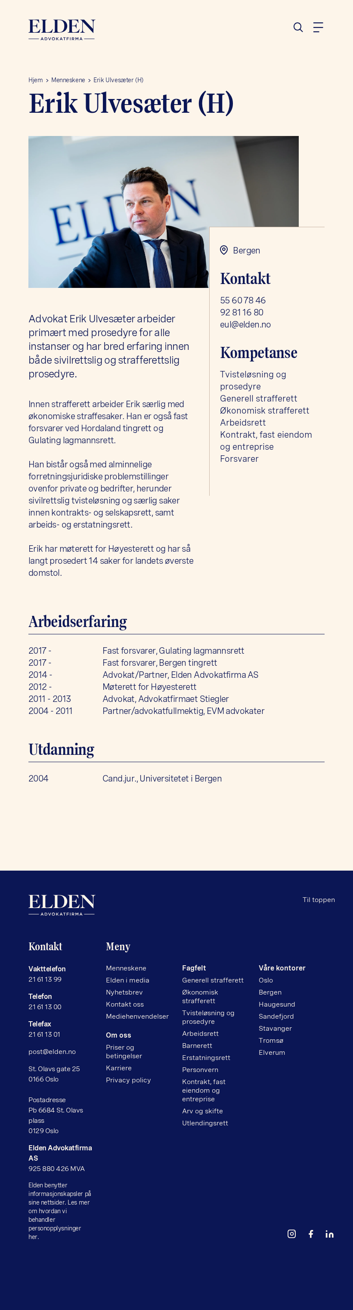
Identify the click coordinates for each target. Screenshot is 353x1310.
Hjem (35, 80)
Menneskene (68, 80)
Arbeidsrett (243, 422)
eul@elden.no (245, 324)
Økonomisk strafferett (265, 410)
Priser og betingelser (124, 1051)
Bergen (270, 992)
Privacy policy (128, 1080)
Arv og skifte (202, 1111)
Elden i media (127, 980)
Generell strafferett (258, 398)
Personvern (200, 1070)
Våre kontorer (282, 968)
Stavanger (275, 1028)
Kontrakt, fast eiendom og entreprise (204, 1090)
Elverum (272, 1052)
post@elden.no (52, 1051)
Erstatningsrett (206, 1058)
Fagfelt (194, 968)
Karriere (119, 1068)
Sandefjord (276, 1016)
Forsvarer (239, 459)
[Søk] (302, 27)
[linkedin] (333, 1236)
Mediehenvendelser (137, 1016)
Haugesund (277, 1004)
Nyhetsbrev (124, 992)
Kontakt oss (125, 1004)
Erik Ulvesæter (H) (118, 80)
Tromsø (271, 1040)
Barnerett (197, 1045)
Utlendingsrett (205, 1123)
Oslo (266, 980)
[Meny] (318, 27)
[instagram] (295, 1236)
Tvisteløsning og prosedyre (208, 1017)
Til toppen (319, 900)
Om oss (118, 1035)
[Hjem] (99, 29)
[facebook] (314, 1236)
